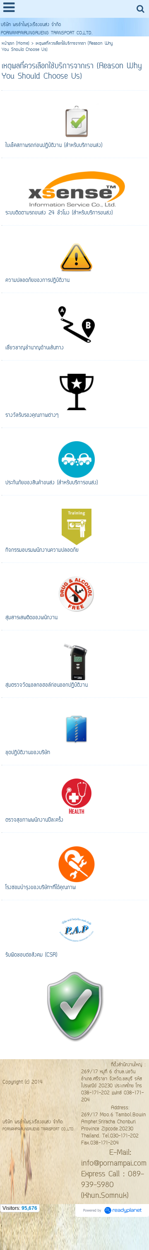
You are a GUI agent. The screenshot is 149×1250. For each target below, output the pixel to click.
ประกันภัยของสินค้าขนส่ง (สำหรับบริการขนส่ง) (51, 483)
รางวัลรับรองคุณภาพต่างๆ (32, 415)
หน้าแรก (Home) (15, 44)
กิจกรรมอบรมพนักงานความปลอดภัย (42, 550)
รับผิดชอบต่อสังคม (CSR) (31, 955)
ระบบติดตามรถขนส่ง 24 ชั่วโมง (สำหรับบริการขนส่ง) (59, 213)
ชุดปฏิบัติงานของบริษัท (27, 753)
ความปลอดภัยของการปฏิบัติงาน (37, 280)
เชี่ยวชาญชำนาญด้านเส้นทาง (34, 348)
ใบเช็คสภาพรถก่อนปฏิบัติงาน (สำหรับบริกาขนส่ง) (53, 145)
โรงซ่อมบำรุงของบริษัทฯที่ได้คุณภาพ (40, 888)
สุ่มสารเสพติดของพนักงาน (31, 618)
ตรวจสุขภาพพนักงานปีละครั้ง (34, 820)
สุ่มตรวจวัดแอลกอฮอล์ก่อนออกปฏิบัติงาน (46, 685)
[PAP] (74, 1004)
